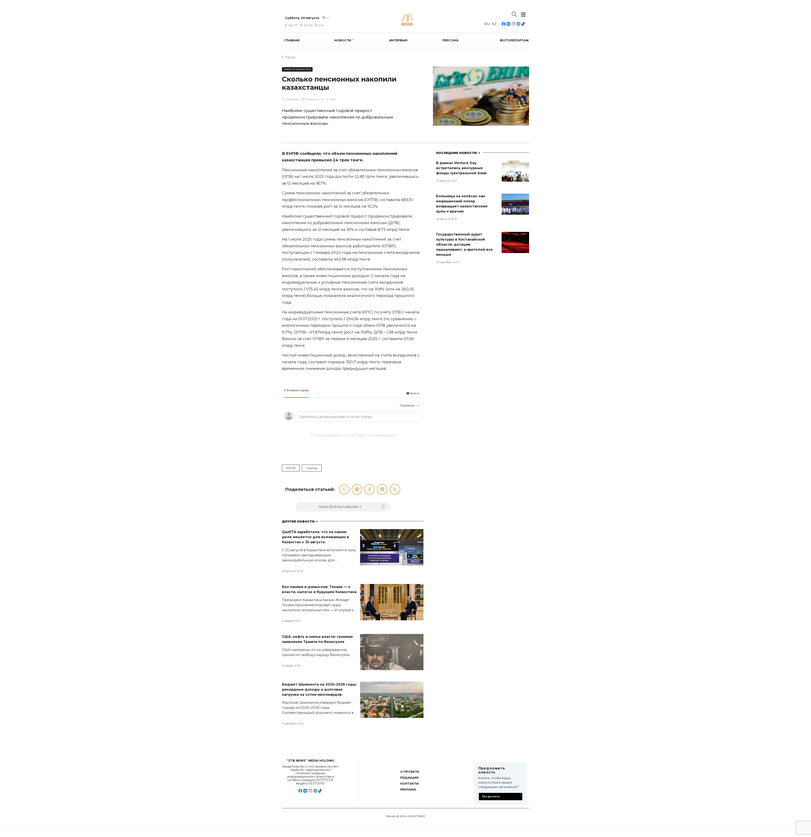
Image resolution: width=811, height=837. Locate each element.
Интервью (398, 40)
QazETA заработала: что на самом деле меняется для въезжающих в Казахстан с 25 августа (315, 537)
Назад (290, 57)
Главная (291, 40)
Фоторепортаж (514, 40)
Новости (342, 40)
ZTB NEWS (292, 99)
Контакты (409, 783)
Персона (450, 40)
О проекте (409, 771)
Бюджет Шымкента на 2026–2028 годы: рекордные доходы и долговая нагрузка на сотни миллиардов (319, 689)
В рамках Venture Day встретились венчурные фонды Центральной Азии (461, 168)
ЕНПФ (290, 468)
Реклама (408, 789)
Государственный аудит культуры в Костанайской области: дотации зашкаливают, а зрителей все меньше (464, 244)
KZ (494, 24)
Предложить (491, 796)
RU (487, 24)
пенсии (311, 468)
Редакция (409, 777)
